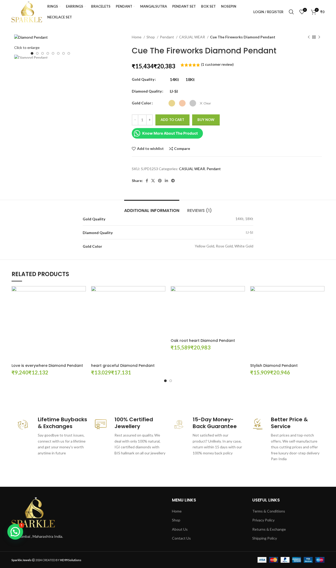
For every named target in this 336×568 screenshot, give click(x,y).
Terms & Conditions (268, 511)
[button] (15, 532)
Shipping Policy (264, 538)
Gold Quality (143, 79)
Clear (207, 103)
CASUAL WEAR (192, 37)
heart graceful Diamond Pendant (123, 365)
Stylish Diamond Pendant (274, 365)
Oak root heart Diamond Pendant (203, 340)
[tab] (151, 208)
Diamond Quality (147, 91)
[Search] (291, 12)
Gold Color (141, 103)
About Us (180, 529)
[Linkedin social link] (166, 180)
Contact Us (181, 538)
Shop (151, 37)
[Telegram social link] (173, 180)
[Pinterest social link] (159, 180)
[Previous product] (308, 37)
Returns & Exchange (269, 529)
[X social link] (153, 180)
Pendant (167, 37)
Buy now (205, 120)
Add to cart (172, 120)
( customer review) (217, 64)
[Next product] (319, 37)
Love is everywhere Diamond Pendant (47, 365)
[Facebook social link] (147, 180)
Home (137, 37)
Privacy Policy (263, 520)
